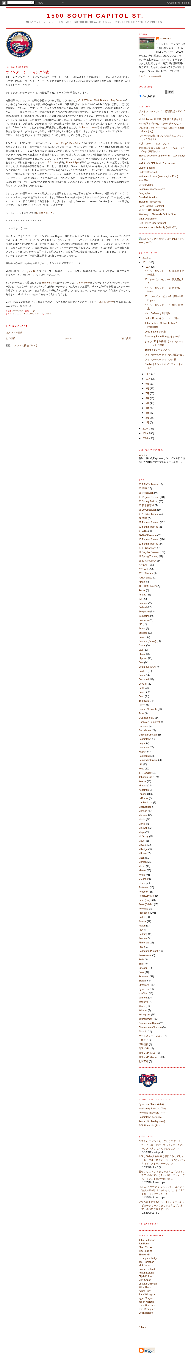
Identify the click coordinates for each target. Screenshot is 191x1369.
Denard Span (73, 162)
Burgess (143, 632)
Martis (39, 314)
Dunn (141, 696)
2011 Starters (146, 573)
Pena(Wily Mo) (146, 895)
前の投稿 (126, 338)
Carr (141, 649)
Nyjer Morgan (146, 1298)
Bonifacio (144, 620)
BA (140, 599)
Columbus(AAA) (147, 666)
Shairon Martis (49, 282)
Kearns (142, 781)
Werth (142, 1006)
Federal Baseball (148, 172)
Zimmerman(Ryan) (149, 1023)
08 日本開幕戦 (146, 505)
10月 (148, 378)
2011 (145, 262)
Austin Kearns (146, 1272)
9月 (147, 383)
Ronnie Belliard (147, 1269)
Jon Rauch (144, 1243)
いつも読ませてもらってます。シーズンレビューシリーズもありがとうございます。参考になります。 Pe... (162, 1205)
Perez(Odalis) (146, 904)
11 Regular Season (149, 552)
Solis (141, 972)
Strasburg (144, 985)
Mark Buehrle (101, 100)
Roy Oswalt (117, 100)
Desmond (144, 679)
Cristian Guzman (148, 1283)
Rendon (143, 938)
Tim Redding (145, 1250)
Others (142, 1327)
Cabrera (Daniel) (147, 641)
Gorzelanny (145, 730)
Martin (142, 819)
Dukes (142, 692)
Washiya (143, 1002)
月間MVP (144, 1048)
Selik (141, 959)
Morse (142, 866)
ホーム (68, 338)
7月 (147, 393)
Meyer (142, 840)
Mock (48, 314)
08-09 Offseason (147, 509)
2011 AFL (144, 569)
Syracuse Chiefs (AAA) (151, 1104)
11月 (148, 374)
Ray (141, 929)
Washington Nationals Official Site (157, 214)
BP (140, 624)
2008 (145, 438)
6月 (147, 398)
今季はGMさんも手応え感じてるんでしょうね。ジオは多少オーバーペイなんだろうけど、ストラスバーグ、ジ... (162, 1160)
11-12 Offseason (23, 314)
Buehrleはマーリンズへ (157, 349)
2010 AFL (144, 565)
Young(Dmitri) (146, 1018)
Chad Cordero (146, 1247)
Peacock (143, 891)
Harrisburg (144, 756)
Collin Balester (146, 1312)
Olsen (142, 883)
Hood (141, 768)
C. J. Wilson (85, 100)
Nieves (142, 870)
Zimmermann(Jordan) (150, 1027)
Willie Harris (145, 1287)
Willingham (144, 1014)
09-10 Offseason (147, 535)
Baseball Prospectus (150, 201)
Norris (142, 874)
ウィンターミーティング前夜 (160, 359)
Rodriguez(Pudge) (148, 951)
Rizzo (142, 946)
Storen (142, 980)
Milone (142, 853)
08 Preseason (146, 492)
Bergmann (144, 611)
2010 (145, 428)
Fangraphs (144, 193)
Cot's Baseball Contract (151, 206)
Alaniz (142, 582)
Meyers (143, 844)
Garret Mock (83, 282)
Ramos (142, 921)
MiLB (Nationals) (147, 218)
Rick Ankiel (75, 143)
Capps (142, 645)
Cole (141, 662)
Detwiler (143, 683)
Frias (141, 713)
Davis (142, 675)
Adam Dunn (145, 1291)
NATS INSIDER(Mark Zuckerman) (157, 163)
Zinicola (143, 1031)
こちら (142, 454)
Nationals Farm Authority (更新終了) (158, 227)
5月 (147, 403)
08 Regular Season (149, 497)
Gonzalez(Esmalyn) (149, 722)
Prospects (144, 912)
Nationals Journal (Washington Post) (158, 176)
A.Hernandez (146, 577)
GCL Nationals (146, 717)
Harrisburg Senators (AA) (152, 1108)
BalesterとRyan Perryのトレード (162, 336)
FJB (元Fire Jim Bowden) (152, 223)
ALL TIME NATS (148, 586)
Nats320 (143, 180)
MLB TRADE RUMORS (151, 210)
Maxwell (143, 828)
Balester (143, 603)
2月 (147, 417)
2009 (145, 433)
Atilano (142, 594)
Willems (143, 1010)
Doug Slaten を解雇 (155, 331)
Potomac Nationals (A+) (152, 1112)
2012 (145, 257)
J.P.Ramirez (145, 772)
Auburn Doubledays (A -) (152, 1121)
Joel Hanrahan (146, 1261)
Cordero (143, 671)
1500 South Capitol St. (95, 15)
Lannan (142, 794)
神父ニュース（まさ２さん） (154, 143)
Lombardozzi (145, 802)
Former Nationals (148, 709)
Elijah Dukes (145, 1276)
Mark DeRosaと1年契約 (157, 313)
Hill (140, 764)
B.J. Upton (53, 162)
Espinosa (144, 700)
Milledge (143, 849)
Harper (142, 751)
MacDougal (145, 806)
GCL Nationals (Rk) (149, 1125)
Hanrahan (144, 747)
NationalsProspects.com (152, 189)
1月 (147, 422)
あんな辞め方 (106, 302)
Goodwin (143, 726)
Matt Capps (145, 1280)
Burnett (142, 637)
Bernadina (144, 615)
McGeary (143, 836)
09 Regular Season (149, 522)
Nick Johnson (146, 1265)
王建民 (142, 1040)
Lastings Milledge (148, 1258)
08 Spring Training (148, 501)
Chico (142, 654)
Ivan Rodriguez (147, 1309)
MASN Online (146, 184)
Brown (142, 628)
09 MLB (143, 518)
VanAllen (143, 993)
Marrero (143, 815)
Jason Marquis (146, 1301)
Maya (142, 832)
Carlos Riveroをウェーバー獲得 (162, 318)
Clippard (143, 658)
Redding (143, 934)
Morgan (143, 861)
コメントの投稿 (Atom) (24, 345)
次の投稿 (10, 338)
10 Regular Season (149, 539)
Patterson (144, 887)
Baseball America (148, 197)
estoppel (166, 39)
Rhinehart (144, 942)
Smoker (143, 968)
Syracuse (144, 989)
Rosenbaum (145, 955)
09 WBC (143, 531)
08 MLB (143, 488)
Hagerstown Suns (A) (150, 1117)
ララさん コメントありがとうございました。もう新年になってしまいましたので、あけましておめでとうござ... (161, 1145)
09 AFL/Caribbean (148, 514)
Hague (142, 743)
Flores (142, 705)
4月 (147, 408)
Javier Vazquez (86, 127)
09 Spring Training (148, 526)
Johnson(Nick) (146, 777)
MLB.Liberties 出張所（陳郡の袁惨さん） (161, 119)
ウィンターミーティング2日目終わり (165, 354)
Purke (142, 917)
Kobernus (144, 789)
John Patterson (147, 1240)
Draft (141, 688)
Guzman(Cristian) (148, 734)
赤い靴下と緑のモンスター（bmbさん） (160, 123)
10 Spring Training (148, 543)
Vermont (143, 997)
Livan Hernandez (148, 1305)
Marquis (143, 811)
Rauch (142, 925)
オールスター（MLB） (151, 1035)
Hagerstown (145, 739)
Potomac (143, 908)
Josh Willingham (147, 1294)
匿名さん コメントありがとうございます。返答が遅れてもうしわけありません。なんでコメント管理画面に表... (162, 1175)
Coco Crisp (61, 143)
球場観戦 (143, 1044)
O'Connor (143, 878)
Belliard (143, 607)
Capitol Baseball (147, 167)
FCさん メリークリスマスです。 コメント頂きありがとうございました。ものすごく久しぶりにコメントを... (162, 1190)
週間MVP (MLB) (147, 1052)
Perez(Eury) (145, 900)
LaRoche (143, 798)
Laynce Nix (31, 271)
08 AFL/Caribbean (148, 484)
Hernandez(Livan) (148, 760)
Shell (141, 963)
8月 (147, 388)
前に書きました (44, 212)
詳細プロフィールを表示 (150, 76)
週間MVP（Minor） (149, 1057)
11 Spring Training (148, 556)
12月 (148, 266)
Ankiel (142, 590)
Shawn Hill (144, 1254)
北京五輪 (143, 1061)
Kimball (143, 785)
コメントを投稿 (14, 332)
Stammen (144, 976)
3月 (147, 412)
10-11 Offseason (147, 548)
